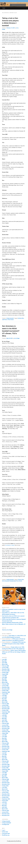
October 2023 (5, 710)
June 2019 (4, 787)
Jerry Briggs (17, 338)
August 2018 (5, 800)
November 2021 (5, 748)
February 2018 (5, 810)
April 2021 (4, 758)
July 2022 (4, 735)
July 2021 (4, 753)
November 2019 (5, 784)
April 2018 (4, 807)
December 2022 (5, 726)
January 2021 (5, 763)
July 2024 (4, 695)
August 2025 (5, 674)
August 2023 (5, 713)
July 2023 (4, 715)
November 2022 (5, 728)
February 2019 (5, 791)
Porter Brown (11, 319)
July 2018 (4, 802)
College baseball (10, 318)
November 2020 (5, 766)
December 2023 (5, 707)
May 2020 (4, 776)
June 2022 (4, 736)
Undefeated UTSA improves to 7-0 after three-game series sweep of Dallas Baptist (14, 643)
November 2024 (5, 689)
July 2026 (4, 659)
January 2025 (5, 685)
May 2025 (4, 679)
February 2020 (5, 779)
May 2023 (4, 718)
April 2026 (4, 662)
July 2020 (4, 772)
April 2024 (4, 700)
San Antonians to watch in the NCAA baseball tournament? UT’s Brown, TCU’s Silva (10, 331)
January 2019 (5, 792)
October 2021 (5, 749)
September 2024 (6, 692)
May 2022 (4, 738)
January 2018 (5, 812)
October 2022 (5, 730)
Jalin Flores (4, 319)
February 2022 (5, 743)
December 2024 (5, 687)
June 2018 (4, 804)
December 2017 (5, 813)
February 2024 (5, 703)
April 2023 (4, 720)
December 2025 (5, 669)
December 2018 (5, 794)
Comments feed (6, 833)
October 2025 (5, 672)
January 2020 (5, 781)
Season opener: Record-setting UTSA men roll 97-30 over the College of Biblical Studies (14, 652)
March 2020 (5, 777)
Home (3, 8)
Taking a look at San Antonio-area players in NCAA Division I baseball (10, 22)
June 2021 (4, 754)
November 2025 (5, 670)
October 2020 (5, 767)
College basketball (6, 822)
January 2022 (5, 744)
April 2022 (4, 740)
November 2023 (5, 708)
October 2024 (5, 690)
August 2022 (5, 733)
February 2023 (5, 723)
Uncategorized (5, 824)
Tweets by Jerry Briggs (7, 630)
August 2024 (5, 694)
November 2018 (5, 795)
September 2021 (6, 751)
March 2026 (5, 664)
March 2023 (5, 721)
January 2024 (5, 705)
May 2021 (4, 756)
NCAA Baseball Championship (9, 581)
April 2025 (4, 680)
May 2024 (4, 698)
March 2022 (5, 741)
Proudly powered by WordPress (14, 841)
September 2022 (6, 731)
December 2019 (5, 782)
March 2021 (5, 759)
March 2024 (5, 702)
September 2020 (6, 769)
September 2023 (6, 712)
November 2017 (5, 815)
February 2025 (5, 684)
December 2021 (5, 746)
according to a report (9, 545)
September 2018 (6, 799)
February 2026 (5, 666)
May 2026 (4, 661)
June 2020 (4, 774)
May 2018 (4, 805)
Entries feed (5, 831)
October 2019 (5, 786)
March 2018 (5, 809)
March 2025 (5, 682)
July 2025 (4, 675)
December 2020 (5, 764)
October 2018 (5, 797)
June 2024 (4, 697)
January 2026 (5, 667)
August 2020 (5, 771)
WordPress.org (5, 835)
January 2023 (5, 725)
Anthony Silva (21, 318)
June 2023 (4, 717)
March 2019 (5, 789)
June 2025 (4, 677)
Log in (3, 830)
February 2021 (5, 761)
